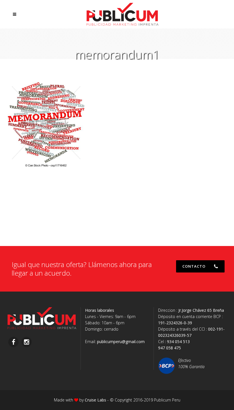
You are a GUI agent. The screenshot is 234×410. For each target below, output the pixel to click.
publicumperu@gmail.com (121, 341)
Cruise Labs (95, 400)
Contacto (193, 266)
